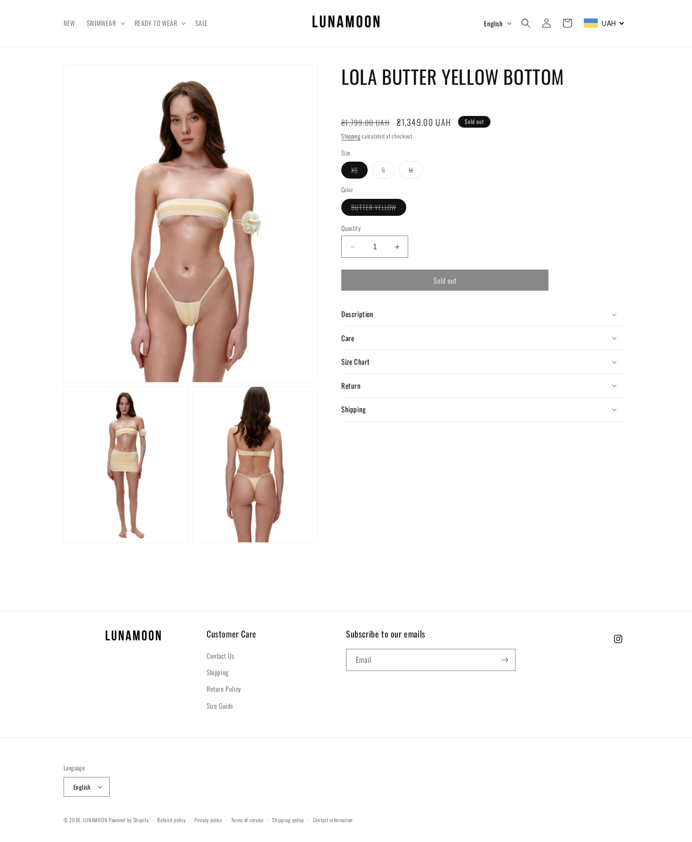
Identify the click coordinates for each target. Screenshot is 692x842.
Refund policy (171, 820)
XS (359, 171)
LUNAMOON (95, 820)
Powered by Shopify (129, 820)
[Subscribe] (504, 660)
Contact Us (220, 656)
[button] (105, 23)
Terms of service (247, 820)
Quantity (351, 228)
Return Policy (224, 689)
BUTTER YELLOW (378, 209)
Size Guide (220, 706)
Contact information (333, 820)
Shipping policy (288, 820)
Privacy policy (208, 820)
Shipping (351, 136)
